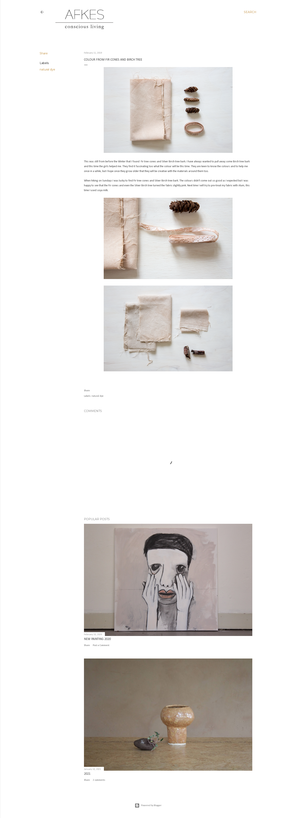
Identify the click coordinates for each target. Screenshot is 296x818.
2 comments (99, 780)
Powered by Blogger (151, 805)
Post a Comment (101, 645)
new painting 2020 (97, 639)
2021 (87, 774)
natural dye (47, 69)
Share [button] (44, 53)
